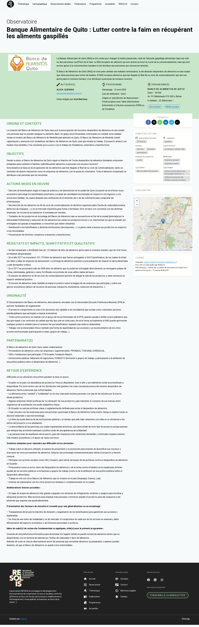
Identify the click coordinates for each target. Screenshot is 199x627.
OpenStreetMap (177, 250)
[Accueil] (92, 578)
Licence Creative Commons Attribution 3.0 (160, 262)
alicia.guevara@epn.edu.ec (69, 93)
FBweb (23, 619)
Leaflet (165, 250)
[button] (148, 122)
